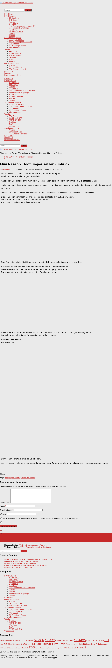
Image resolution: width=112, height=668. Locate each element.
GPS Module (14, 44)
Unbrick (32, 478)
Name (3, 506)
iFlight (89, 644)
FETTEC (35, 644)
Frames (12, 22)
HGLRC (82, 643)
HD (76, 644)
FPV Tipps (13, 51)
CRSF (97, 640)
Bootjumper (9, 478)
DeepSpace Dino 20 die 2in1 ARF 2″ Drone (21, 561)
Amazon (12, 65)
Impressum (8, 73)
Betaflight (12, 57)
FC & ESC (13, 30)
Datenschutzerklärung (12, 75)
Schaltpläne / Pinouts (12, 38)
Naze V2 (25, 478)
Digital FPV (13, 24)
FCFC (28, 644)
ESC (11, 644)
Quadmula (20, 648)
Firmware (46, 643)
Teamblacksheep (53, 648)
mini (11, 648)
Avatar (22, 640)
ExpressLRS (19, 644)
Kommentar (5, 502)
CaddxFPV (80, 640)
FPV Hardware (10, 16)
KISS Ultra (3, 648)
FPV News (8, 14)
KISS (98, 643)
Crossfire (90, 640)
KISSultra (105, 644)
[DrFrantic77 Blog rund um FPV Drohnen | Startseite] (16, 3)
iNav (93, 644)
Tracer (62, 648)
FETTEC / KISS (15, 55)
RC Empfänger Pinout (17, 46)
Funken (12, 34)
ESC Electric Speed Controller (20, 42)
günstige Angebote (11, 63)
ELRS (6, 644)
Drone (1, 644)
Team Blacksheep (41, 648)
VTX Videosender (16, 47)
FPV (55, 643)
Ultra (66, 647)
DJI (106, 640)
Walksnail (80, 647)
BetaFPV (50, 640)
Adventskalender (7, 640)
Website (3, 514)
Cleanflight (18, 478)
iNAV (11, 59)
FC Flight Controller (16, 40)
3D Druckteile (14, 18)
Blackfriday (63, 640)
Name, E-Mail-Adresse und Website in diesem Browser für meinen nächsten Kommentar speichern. (41, 518)
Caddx (70, 640)
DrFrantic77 (7, 169)
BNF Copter (13, 20)
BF (56, 640)
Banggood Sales (15, 67)
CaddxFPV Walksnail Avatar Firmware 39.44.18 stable (25, 565)
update (71, 648)
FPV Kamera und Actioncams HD (22, 26)
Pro (14, 648)
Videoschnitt (13, 61)
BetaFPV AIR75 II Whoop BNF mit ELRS (20, 567)
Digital (102, 640)
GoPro (73, 644)
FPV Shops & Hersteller (18, 69)
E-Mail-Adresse (6, 510)
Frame (68, 644)
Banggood (29, 640)
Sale (26, 648)
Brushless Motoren (16, 32)
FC (25, 644)
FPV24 (62, 644)
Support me (8, 71)
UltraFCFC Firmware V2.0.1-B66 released (20, 563)
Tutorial (7, 49)
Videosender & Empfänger (19, 28)
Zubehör (12, 36)
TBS (32, 647)
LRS (8, 648)
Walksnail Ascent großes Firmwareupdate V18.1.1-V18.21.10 (28, 559)
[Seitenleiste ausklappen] (1, 530)
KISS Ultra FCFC (15, 53)
